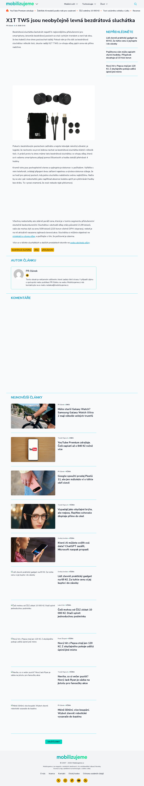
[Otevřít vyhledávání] (135, 4)
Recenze (136, 10)
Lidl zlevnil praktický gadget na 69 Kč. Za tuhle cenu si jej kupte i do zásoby (121, 40)
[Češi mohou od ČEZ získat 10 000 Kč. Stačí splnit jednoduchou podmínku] (33, 616)
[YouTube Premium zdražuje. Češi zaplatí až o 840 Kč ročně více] (33, 449)
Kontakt (61, 773)
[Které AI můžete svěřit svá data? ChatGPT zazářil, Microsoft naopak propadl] (33, 549)
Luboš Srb (61, 605)
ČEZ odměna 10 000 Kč (89, 10)
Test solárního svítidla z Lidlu (116, 10)
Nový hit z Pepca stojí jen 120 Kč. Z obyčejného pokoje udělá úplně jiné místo (121, 68)
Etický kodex (74, 773)
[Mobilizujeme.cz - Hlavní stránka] (20, 4)
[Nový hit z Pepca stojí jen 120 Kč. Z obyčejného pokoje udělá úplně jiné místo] (33, 650)
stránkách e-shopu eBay (24, 236)
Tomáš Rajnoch (63, 438)
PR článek (9, 26)
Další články (54, 742)
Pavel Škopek (62, 639)
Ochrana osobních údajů (93, 773)
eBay (36, 250)
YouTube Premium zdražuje (22, 10)
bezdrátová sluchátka (21, 250)
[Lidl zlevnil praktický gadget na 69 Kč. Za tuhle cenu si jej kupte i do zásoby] (33, 583)
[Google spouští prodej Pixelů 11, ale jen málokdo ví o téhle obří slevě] (33, 483)
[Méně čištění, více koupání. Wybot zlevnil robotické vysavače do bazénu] (33, 716)
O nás (42, 773)
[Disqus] (72, 330)
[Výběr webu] (37, 4)
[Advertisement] (54, 66)
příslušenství (47, 250)
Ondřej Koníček (63, 538)
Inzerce (52, 773)
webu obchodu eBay (79, 242)
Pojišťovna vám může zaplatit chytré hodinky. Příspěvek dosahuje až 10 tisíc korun (120, 54)
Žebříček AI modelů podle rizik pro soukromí (56, 10)
